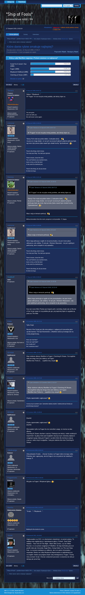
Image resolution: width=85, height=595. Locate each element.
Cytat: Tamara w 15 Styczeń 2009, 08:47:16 (42, 127)
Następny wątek (72, 52)
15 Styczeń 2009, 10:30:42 (33, 123)
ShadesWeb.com (19, 592)
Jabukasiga (12, 450)
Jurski (10, 535)
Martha (10, 507)
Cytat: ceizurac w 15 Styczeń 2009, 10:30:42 (42, 181)
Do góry (9, 566)
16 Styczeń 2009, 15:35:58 (33, 225)
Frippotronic (12, 478)
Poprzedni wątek (60, 52)
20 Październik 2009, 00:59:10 (34, 450)
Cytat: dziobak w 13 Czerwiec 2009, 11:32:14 (42, 382)
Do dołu (9, 84)
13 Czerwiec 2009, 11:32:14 (34, 352)
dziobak (10, 352)
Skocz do (49, 578)
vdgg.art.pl (56, 27)
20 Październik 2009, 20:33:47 (34, 507)
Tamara (10, 91)
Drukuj (75, 84)
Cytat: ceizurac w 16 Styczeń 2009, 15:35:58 (42, 281)
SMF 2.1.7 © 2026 (9, 590)
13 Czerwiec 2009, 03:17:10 (34, 321)
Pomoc (62, 590)
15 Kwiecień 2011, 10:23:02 (34, 535)
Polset (10, 378)
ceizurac (10, 123)
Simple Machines (19, 590)
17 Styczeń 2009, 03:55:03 (33, 277)
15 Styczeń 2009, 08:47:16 (33, 90)
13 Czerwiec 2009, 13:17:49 (34, 378)
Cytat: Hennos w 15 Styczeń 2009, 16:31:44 (42, 230)
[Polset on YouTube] (8, 399)
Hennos (10, 177)
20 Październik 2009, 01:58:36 (34, 477)
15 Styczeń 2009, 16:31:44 (33, 177)
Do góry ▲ (78, 590)
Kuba (9, 321)
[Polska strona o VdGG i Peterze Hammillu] (8, 199)
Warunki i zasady (69, 590)
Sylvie (70, 39)
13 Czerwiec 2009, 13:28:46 (34, 412)
